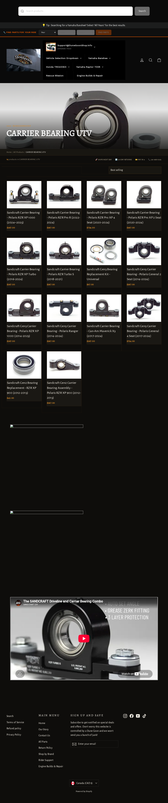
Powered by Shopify (84, 791)
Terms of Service (15, 722)
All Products (19, 152)
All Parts (43, 741)
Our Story (44, 729)
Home (9, 152)
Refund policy (14, 728)
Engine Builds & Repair (51, 766)
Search (142, 11)
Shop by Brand (46, 754)
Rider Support (46, 760)
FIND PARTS (103, 32)
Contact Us (44, 735)
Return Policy (46, 747)
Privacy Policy (14, 734)
